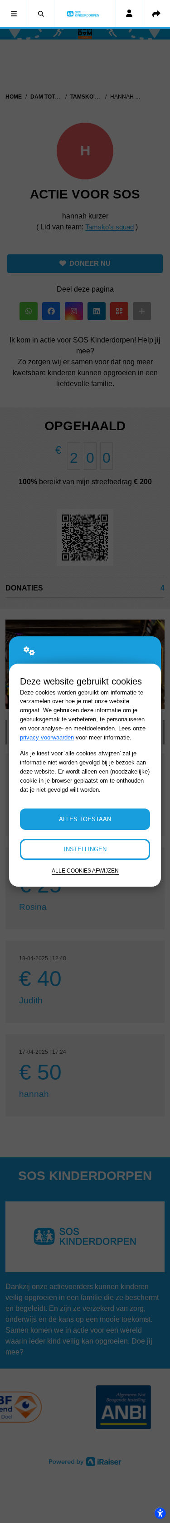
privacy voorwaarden (47, 737)
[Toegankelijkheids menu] (160, 1513)
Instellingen (85, 849)
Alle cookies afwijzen (85, 870)
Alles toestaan (85, 819)
